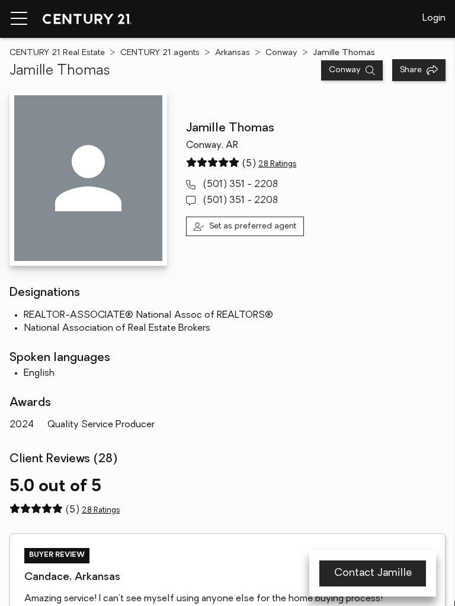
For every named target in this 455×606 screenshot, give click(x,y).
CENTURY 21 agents (160, 53)
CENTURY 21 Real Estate (57, 53)
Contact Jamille (373, 573)
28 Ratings (277, 164)
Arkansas (232, 53)
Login (434, 18)
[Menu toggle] (18, 18)
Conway (281, 53)
